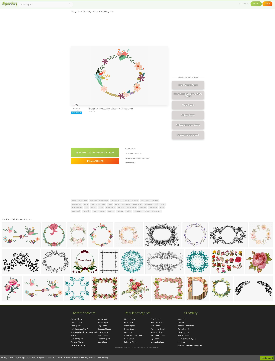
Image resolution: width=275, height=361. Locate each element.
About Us (181, 319)
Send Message (76, 113)
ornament (148, 204)
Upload (256, 4)
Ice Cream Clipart (158, 335)
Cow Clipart (155, 319)
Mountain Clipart (158, 342)
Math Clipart (103, 319)
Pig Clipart (155, 339)
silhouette (93, 200)
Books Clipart (103, 322)
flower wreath (110, 207)
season (95, 211)
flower (110, 204)
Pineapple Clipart (158, 329)
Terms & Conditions (185, 325)
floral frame (145, 200)
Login (267, 4)
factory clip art (77, 342)
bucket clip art (77, 339)
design (127, 200)
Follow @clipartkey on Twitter (189, 345)
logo (86, 207)
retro (74, 200)
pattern (102, 211)
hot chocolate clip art (80, 329)
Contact (180, 322)
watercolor (86, 211)
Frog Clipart (102, 325)
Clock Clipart (129, 325)
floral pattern (95, 204)
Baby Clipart (103, 342)
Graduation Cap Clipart (133, 335)
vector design (82, 200)
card (156, 204)
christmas (155, 200)
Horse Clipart (129, 329)
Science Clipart (104, 339)
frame (162, 207)
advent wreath (131, 207)
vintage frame (76, 204)
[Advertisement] (119, 30)
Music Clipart (103, 335)
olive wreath (153, 207)
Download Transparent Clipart (96, 152)
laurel (86, 204)
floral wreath (156, 211)
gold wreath (76, 211)
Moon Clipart (129, 319)
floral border (126, 204)
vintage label (138, 211)
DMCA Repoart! (96, 161)
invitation (111, 211)
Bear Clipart (129, 339)
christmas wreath (116, 200)
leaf (103, 204)
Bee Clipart (128, 332)
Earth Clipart (103, 332)
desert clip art (77, 319)
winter (147, 211)
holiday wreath (77, 207)
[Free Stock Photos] (9, 3)
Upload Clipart (183, 335)
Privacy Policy (183, 332)
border (101, 207)
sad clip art (75, 325)
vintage (162, 204)
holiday (128, 211)
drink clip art (76, 322)
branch (117, 204)
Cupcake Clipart (104, 329)
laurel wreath (137, 204)
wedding (121, 207)
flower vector (103, 200)
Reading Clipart (157, 322)
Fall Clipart (128, 322)
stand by (135, 200)
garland (93, 207)
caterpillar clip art (78, 345)
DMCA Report (183, 329)
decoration (142, 207)
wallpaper (120, 211)
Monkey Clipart (157, 332)
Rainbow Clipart (130, 342)
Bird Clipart (155, 325)
